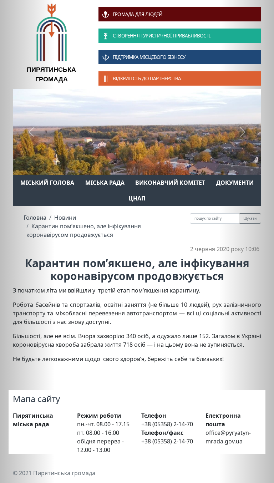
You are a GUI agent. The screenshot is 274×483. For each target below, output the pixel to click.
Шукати (250, 218)
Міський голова (47, 183)
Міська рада (105, 183)
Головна (35, 218)
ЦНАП (137, 198)
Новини (65, 218)
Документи (235, 183)
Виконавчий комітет (170, 183)
